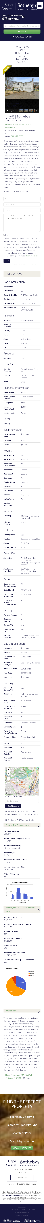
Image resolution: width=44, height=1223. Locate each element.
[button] (22, 32)
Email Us (6, 17)
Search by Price (22, 1132)
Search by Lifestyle (22, 1116)
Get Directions (13, 806)
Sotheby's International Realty (22, 1210)
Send (7, 261)
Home (7, 1075)
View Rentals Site (22, 1177)
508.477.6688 (16, 15)
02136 (18, 1078)
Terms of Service (35, 264)
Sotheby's (22, 1207)
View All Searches (22, 1148)
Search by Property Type (22, 1124)
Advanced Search (23, 37)
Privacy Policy (32, 256)
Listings (16, 1075)
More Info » (10, 127)
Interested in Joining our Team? (22, 1183)
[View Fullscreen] (8, 778)
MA (22, 1075)
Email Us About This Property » (18, 124)
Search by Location (22, 1141)
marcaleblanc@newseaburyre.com (14, 1195)
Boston (10, 1078)
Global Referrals (22, 1213)
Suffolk (29, 1075)
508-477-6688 (17, 136)
